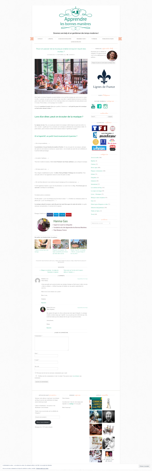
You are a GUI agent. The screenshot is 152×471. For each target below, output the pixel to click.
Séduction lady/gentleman (97, 207)
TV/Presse (94, 38)
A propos (50, 38)
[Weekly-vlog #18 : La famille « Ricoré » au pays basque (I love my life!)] (79, 244)
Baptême (93, 161)
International (94, 184)
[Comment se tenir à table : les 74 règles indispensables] (108, 430)
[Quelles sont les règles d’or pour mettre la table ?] (96, 456)
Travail (92, 214)
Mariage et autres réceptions (98, 197)
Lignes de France (76, 41)
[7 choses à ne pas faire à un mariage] (43, 244)
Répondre (43, 302)
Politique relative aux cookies (42, 468)
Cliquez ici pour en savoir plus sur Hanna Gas (103, 62)
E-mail (37, 360)
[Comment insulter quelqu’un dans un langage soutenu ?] (108, 416)
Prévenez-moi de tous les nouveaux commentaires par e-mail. (52, 373)
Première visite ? (81, 38)
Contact (40, 38)
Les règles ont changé (96, 191)
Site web (37, 366)
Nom (36, 353)
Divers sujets (94, 167)
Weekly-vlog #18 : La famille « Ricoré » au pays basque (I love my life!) (78, 251)
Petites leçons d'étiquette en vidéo (99, 204)
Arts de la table (54, 260)
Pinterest (68, 215)
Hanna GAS (52, 54)
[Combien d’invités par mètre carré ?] (96, 416)
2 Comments (71, 54)
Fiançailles (93, 177)
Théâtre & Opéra (95, 211)
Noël (92, 201)
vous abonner (76, 376)
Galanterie (93, 181)
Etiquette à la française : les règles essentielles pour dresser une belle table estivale (60, 251)
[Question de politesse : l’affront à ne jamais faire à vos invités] (96, 430)
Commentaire (38, 336)
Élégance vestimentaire (96, 171)
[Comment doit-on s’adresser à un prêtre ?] (96, 403)
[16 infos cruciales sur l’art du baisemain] (108, 443)
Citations (93, 164)
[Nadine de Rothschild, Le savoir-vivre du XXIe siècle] (108, 456)
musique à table (69, 260)
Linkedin (62, 215)
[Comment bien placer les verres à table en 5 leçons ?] (96, 443)
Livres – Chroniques (96, 194)
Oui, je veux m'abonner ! (43, 422)
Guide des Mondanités (64, 38)
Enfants (93, 174)
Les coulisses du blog (96, 187)
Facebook (50, 215)
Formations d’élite (107, 38)
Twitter (56, 215)
